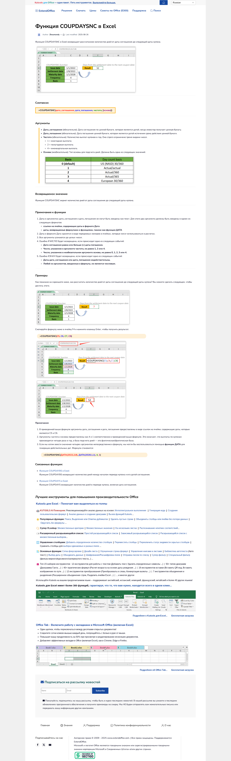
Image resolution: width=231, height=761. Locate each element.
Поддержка (93, 725)
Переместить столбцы (126, 542)
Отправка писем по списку (136, 555)
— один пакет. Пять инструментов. (75, 2)
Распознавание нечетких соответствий (159, 528)
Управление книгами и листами (146, 551)
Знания (68, 725)
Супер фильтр (159, 555)
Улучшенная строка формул (114, 551)
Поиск (157, 10)
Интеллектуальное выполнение (130, 510)
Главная (45, 725)
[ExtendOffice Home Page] (164, 2)
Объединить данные (73, 555)
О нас (168, 725)
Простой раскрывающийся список (101, 533)
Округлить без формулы (52, 523)
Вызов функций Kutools (120, 514)
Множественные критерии (71, 528)
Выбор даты (54, 555)
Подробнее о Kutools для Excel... (150, 616)
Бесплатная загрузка (182, 616)
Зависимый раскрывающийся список (139, 533)
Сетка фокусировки (72, 551)
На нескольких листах (126, 528)
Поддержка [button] (139, 10)
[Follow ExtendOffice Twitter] (43, 744)
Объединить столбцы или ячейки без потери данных (162, 519)
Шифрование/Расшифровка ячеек (103, 555)
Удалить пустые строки (122, 519)
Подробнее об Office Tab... (153, 670)
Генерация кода (157, 510)
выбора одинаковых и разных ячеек (81, 546)
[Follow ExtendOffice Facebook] (37, 744)
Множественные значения (99, 528)
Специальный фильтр (179, 555)
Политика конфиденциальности (132, 725)
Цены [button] (93, 10)
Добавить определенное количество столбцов (89, 542)
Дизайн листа (91, 551)
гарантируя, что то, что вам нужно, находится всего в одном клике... (131, 585)
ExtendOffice (47, 11)
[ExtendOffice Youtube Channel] (50, 744)
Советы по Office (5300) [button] (114, 10)
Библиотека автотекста (176, 551)
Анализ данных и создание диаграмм (87, 514)
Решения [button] (66, 10)
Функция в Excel (54, 470)
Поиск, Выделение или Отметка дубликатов (86, 519)
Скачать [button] (81, 10)
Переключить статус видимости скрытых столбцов (164, 542)
